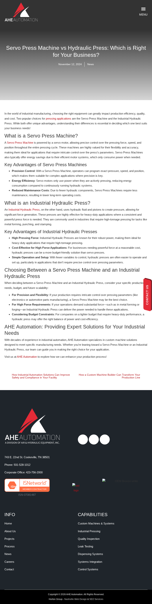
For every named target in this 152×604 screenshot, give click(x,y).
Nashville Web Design (75, 599)
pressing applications (58, 118)
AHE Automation (27, 356)
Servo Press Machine (20, 142)
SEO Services (96, 599)
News (90, 64)
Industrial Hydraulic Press (24, 209)
